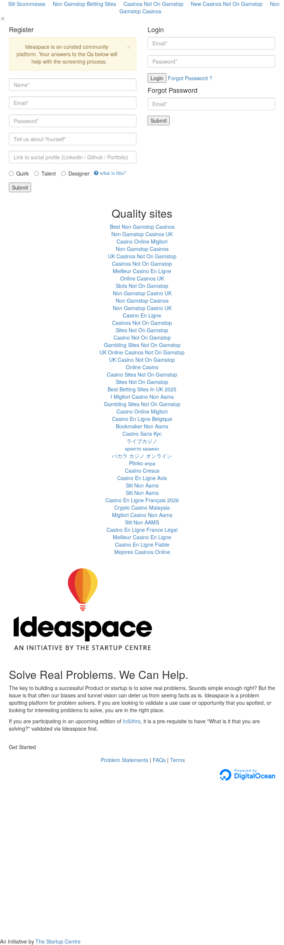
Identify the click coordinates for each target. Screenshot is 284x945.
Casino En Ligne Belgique (142, 418)
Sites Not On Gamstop (142, 330)
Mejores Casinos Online (142, 551)
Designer (78, 173)
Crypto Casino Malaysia (142, 507)
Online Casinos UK (142, 278)
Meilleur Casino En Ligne (142, 271)
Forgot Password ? (190, 78)
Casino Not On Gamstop (142, 337)
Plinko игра (142, 463)
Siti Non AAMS (142, 522)
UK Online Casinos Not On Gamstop (142, 352)
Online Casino (142, 367)
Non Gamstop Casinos (142, 248)
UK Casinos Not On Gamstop (142, 256)
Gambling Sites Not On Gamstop (142, 345)
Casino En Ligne (142, 315)
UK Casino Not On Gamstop (142, 359)
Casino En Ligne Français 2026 (142, 500)
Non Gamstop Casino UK (142, 293)
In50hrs (132, 721)
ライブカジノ (142, 441)
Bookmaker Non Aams (142, 426)
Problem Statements (123, 760)
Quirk (22, 173)
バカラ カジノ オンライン (142, 455)
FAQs (159, 760)
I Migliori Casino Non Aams (142, 396)
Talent (48, 173)
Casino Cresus (142, 470)
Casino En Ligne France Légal (142, 529)
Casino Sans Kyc (142, 433)
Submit (20, 187)
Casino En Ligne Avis (142, 478)
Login (157, 78)
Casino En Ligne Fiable (142, 544)
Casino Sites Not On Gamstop (142, 374)
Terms (177, 760)
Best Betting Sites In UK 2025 (142, 389)
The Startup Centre (58, 941)
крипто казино (142, 448)
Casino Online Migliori (142, 241)
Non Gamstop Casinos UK (142, 234)
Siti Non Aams (142, 485)
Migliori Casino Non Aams (142, 515)
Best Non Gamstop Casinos (142, 226)
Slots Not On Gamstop (142, 285)
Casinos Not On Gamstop (142, 263)
